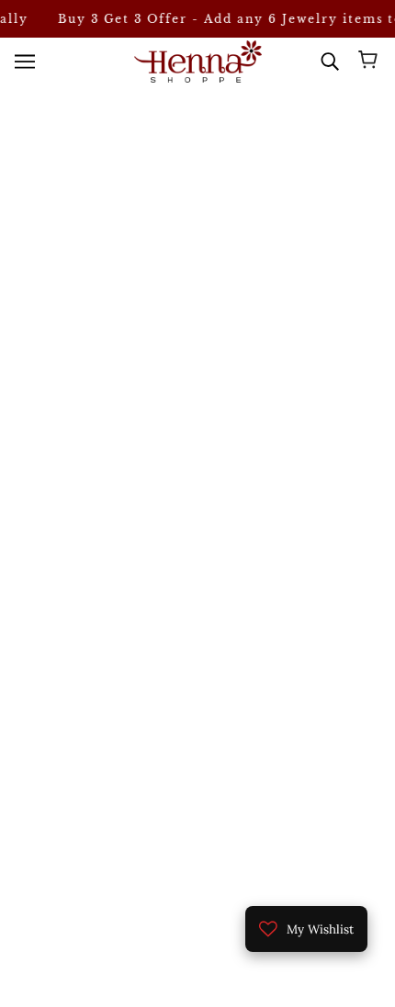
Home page (209, 228)
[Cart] (370, 61)
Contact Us (197, 806)
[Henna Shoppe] (198, 61)
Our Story (198, 750)
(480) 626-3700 (212, 408)
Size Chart (197, 778)
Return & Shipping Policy (197, 834)
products (224, 249)
